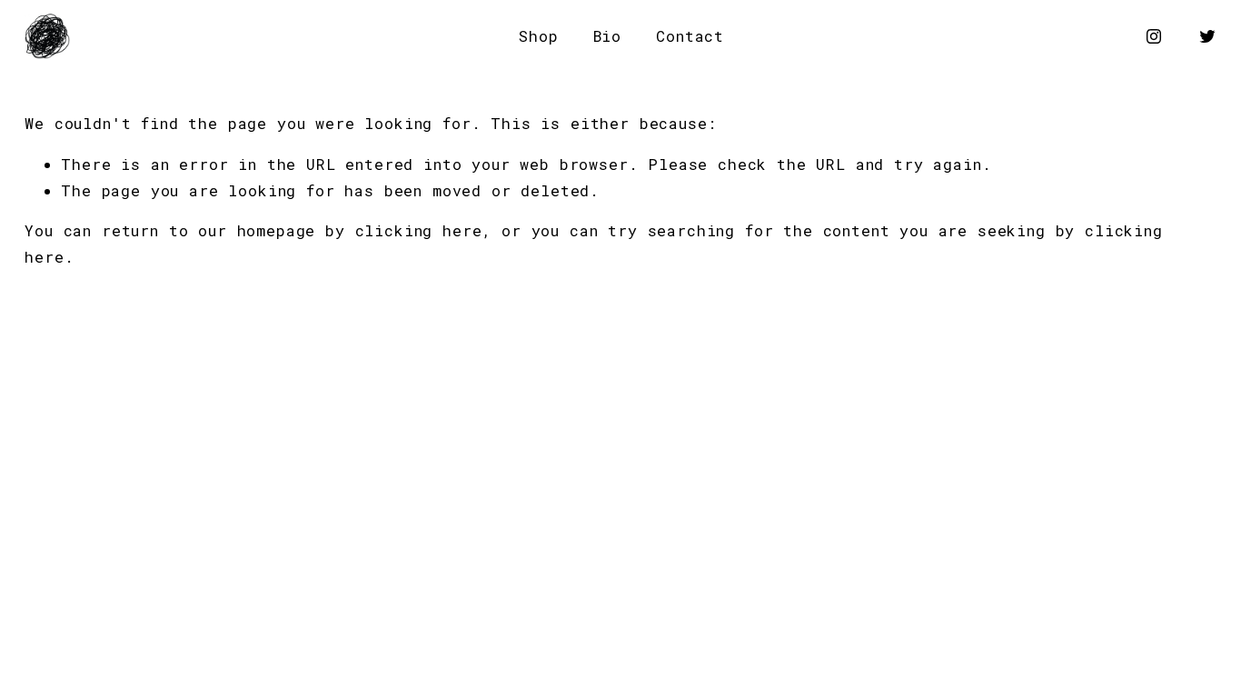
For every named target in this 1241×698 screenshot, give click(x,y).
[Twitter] (1207, 36)
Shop (538, 36)
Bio (607, 36)
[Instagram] (1154, 36)
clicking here (418, 231)
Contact (690, 36)
